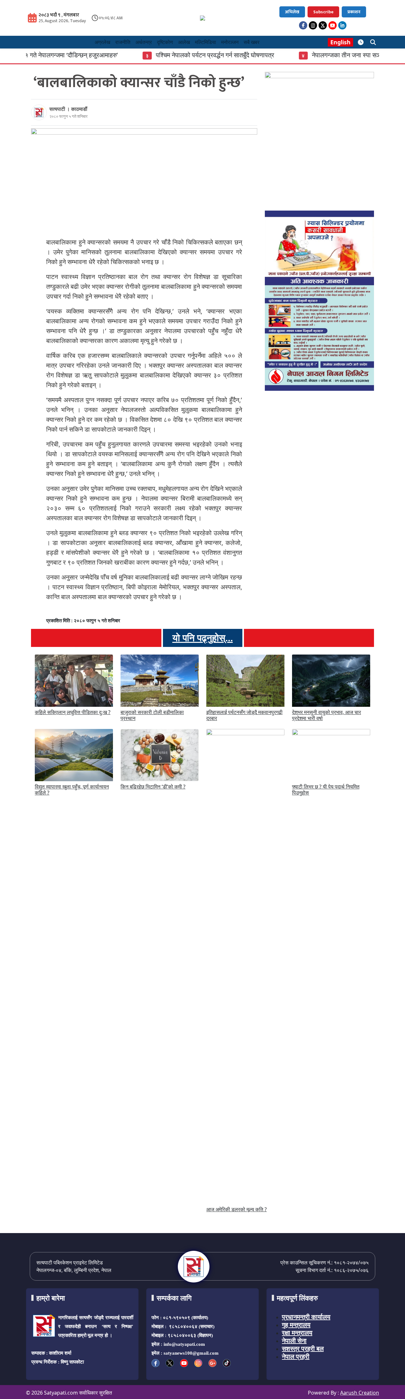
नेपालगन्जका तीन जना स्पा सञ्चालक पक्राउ (333, 55)
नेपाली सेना (294, 1340)
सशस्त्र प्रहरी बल (303, 1348)
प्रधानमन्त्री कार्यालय (306, 1317)
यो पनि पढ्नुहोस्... (202, 638)
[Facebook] (303, 25)
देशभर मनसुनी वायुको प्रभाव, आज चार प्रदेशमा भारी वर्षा (326, 715)
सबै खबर (251, 42)
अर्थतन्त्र (143, 42)
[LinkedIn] (342, 25)
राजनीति (122, 42)
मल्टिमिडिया (205, 42)
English (340, 42)
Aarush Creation (359, 1392)
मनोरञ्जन (230, 42)
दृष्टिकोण (165, 42)
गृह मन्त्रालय (296, 1324)
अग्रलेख (102, 42)
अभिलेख (292, 12)
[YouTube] (332, 25)
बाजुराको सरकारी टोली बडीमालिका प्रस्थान (152, 715)
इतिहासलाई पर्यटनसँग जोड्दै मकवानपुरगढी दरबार (244, 715)
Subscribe (323, 12)
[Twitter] (323, 25)
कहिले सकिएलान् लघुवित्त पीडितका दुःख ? (72, 712)
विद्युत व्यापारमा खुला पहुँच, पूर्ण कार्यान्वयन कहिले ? (72, 789)
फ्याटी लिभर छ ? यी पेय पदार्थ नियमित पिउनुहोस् (325, 789)
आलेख (184, 42)
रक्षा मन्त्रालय (297, 1332)
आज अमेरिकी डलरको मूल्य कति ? (236, 1209)
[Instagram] (313, 25)
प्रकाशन (353, 12)
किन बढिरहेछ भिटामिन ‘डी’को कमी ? (153, 786)
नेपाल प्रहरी (295, 1356)
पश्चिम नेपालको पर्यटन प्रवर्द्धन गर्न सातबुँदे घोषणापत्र (187, 55)
